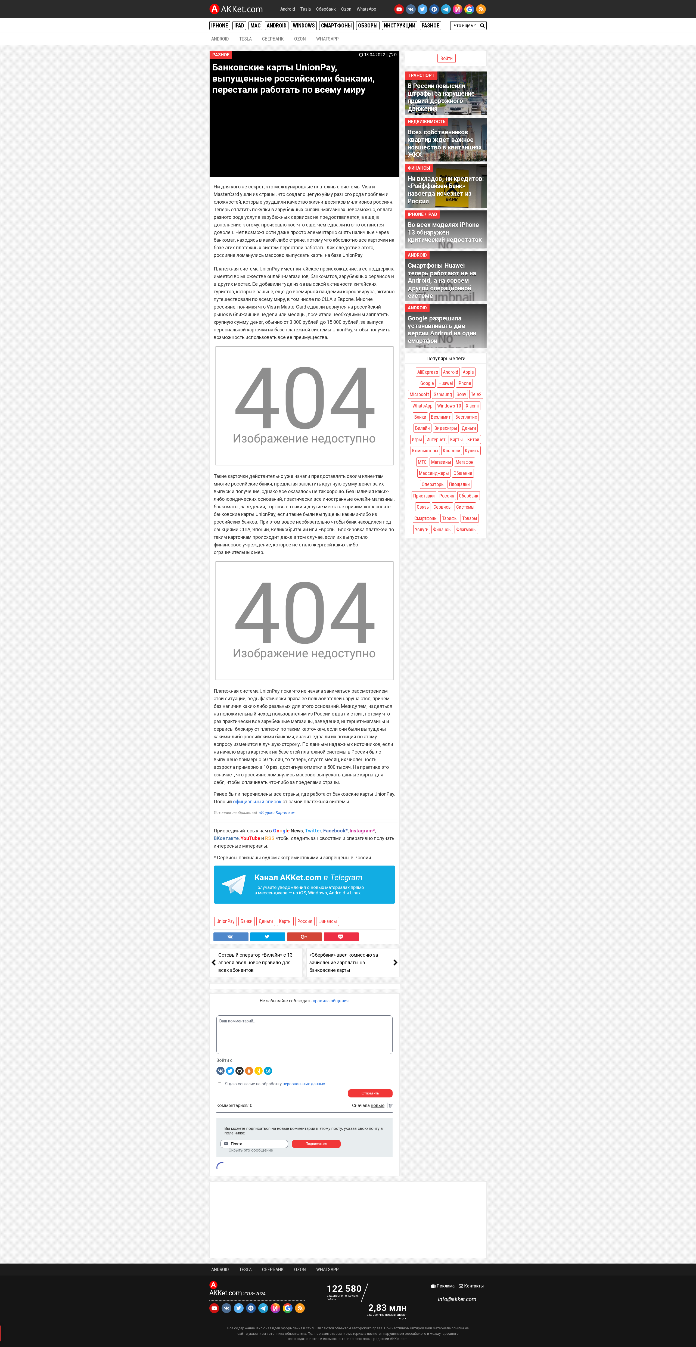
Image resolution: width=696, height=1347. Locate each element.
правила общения (331, 1000)
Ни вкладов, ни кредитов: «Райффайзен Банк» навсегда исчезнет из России (446, 190)
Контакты (473, 1286)
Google (427, 383)
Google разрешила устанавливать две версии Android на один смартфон (442, 330)
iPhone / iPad (422, 214)
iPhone (219, 25)
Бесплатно (466, 417)
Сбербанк (326, 9)
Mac (255, 25)
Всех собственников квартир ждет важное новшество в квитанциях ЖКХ (445, 143)
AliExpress (427, 372)
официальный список (257, 801)
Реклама (445, 1286)
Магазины (441, 462)
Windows (304, 25)
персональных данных (304, 1083)
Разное (430, 25)
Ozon (346, 9)
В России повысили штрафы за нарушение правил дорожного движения (441, 97)
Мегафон (464, 462)
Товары (469, 518)
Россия (304, 921)
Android (287, 9)
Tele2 (476, 394)
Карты (285, 921)
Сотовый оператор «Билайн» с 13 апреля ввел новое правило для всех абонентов (255, 962)
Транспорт (421, 75)
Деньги (266, 921)
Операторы (433, 484)
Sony (461, 394)
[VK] (220, 1070)
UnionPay (225, 921)
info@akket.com (457, 1299)
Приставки (424, 496)
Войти (446, 58)
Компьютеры (425, 450)
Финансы (327, 921)
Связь (423, 507)
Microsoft (419, 394)
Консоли (451, 450)
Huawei (446, 383)
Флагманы (466, 529)
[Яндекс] (258, 1070)
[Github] (239, 1070)
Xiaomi (472, 406)
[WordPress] (268, 1070)
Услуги (421, 529)
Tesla (305, 9)
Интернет (436, 439)
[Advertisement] (348, 1220)
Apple (468, 372)
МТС (422, 462)
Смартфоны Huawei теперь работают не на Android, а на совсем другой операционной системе (442, 280)
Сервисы (442, 507)
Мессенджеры (434, 473)
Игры (417, 439)
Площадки (459, 484)
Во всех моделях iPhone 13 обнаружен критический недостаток (445, 232)
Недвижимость (427, 121)
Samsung (443, 394)
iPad (239, 25)
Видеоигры (445, 428)
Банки (247, 921)
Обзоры (368, 25)
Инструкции (399, 25)
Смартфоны (336, 25)
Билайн (422, 428)
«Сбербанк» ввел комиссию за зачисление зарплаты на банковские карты (343, 962)
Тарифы (450, 518)
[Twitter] (230, 1070)
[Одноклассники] (249, 1070)
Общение (462, 473)
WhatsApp (366, 9)
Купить (472, 450)
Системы (465, 507)
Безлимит (441, 417)
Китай (473, 439)
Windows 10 (449, 406)
